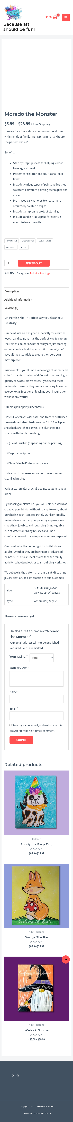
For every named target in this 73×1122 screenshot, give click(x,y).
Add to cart (34, 263)
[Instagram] (12, 1075)
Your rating (19, 656)
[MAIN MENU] (66, 17)
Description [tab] (11, 291)
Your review (19, 668)
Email (14, 708)
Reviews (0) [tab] (11, 308)
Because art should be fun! (19, 27)
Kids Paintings (42, 273)
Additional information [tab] (18, 300)
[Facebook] (17, 1075)
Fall (32, 273)
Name (14, 692)
